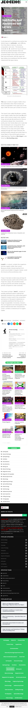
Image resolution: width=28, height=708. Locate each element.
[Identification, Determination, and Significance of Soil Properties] (20, 369)
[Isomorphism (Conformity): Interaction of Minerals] (4, 259)
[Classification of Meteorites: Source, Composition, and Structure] (14, 223)
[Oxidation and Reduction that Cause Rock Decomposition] (20, 385)
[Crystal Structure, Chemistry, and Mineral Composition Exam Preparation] (4, 247)
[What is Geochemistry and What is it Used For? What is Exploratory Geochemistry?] (7, 400)
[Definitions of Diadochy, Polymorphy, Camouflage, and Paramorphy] (20, 429)
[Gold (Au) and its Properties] (20, 417)
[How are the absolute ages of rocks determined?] (4, 253)
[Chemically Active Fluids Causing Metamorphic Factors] (7, 385)
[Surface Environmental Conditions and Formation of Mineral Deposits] (7, 369)
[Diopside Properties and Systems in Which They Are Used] (20, 400)
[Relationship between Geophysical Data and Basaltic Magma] (14, 200)
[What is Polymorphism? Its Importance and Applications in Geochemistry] (14, 177)
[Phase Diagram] (7, 417)
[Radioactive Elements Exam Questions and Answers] (4, 242)
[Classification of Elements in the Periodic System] (7, 429)
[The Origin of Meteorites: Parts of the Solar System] (14, 156)
